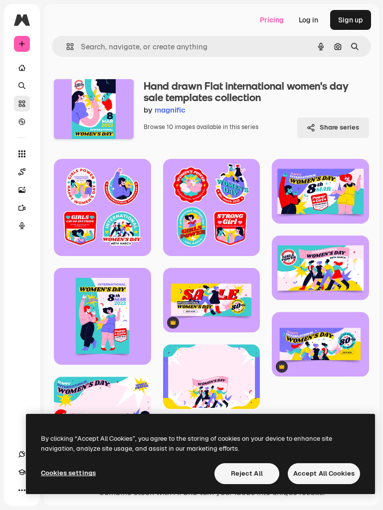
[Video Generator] (22, 208)
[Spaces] (22, 172)
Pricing (272, 19)
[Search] (22, 86)
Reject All (247, 473)
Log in (308, 19)
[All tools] (22, 154)
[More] (22, 490)
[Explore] (22, 121)
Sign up (350, 19)
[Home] (22, 68)
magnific (170, 110)
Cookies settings (68, 473)
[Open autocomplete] (66, 46)
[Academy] (22, 472)
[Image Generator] (22, 190)
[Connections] (22, 454)
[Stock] (22, 104)
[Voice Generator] (22, 226)
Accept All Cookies (324, 473)
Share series (339, 127)
